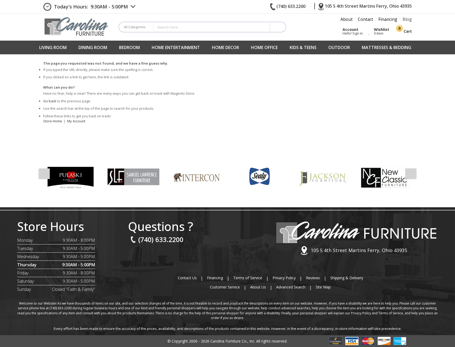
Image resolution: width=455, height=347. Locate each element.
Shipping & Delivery (346, 277)
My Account (76, 121)
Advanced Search (290, 287)
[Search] (278, 27)
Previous (44, 173)
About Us (258, 287)
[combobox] (211, 27)
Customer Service (225, 287)
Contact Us (187, 277)
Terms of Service (247, 277)
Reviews (313, 277)
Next (410, 173)
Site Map (323, 287)
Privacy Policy (284, 277)
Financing (215, 277)
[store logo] (77, 26)
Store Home (52, 121)
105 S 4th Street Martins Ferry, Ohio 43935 (359, 250)
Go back (49, 101)
